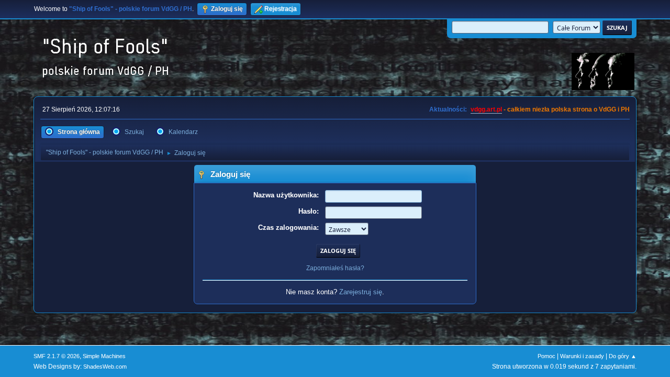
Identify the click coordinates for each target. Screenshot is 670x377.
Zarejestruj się (360, 292)
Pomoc (546, 356)
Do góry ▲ (622, 356)
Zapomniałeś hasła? (335, 268)
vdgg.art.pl (486, 109)
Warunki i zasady (582, 356)
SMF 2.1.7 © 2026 (57, 356)
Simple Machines (104, 356)
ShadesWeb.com (105, 366)
